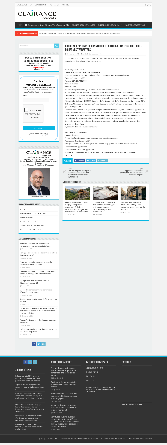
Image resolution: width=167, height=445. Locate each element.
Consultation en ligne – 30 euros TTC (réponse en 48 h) (48, 25)
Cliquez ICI (38, 69)
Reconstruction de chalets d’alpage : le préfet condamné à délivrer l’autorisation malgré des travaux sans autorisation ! (80, 33)
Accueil (20, 24)
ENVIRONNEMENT (41, 5)
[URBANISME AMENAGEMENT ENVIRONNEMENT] (36, 14)
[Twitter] (148, 5)
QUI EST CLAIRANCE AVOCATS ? (110, 25)
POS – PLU (65, 5)
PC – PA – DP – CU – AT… (29, 222)
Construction (109, 387)
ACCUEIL (23, 209)
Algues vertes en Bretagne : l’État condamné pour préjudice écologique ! (29, 387)
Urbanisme (90, 389)
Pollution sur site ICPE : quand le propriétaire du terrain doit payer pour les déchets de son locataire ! (28, 378)
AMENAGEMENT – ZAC (24, 5)
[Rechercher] (56, 46)
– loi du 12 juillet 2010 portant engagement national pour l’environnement (109, 144)
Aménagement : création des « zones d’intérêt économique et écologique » (64, 396)
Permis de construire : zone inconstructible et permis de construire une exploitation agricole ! (63, 371)
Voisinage (90, 387)
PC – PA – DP (54, 5)
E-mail (25, 96)
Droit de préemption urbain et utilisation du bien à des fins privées (64, 384)
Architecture (100, 389)
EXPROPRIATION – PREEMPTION (32, 226)
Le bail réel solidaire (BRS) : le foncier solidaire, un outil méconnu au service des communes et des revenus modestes (38, 310)
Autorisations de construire (93, 54)
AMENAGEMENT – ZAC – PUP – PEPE (33, 213)
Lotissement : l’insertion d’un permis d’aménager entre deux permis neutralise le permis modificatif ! (104, 207)
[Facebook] (145, 5)
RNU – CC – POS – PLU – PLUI (30, 230)
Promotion (99, 387)
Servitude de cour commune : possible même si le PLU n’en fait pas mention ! (64, 407)
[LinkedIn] (150, 5)
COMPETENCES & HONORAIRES (83, 25)
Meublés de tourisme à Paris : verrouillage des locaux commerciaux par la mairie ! (133, 206)
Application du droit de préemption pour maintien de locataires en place (131, 172)
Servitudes (90, 391)
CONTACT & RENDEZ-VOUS (134, 25)
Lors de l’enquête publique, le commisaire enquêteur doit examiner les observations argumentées (79, 173)
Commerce (110, 389)
